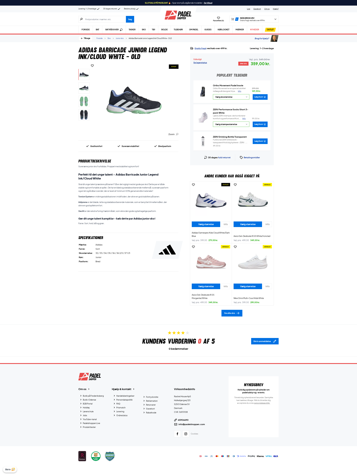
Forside (86, 29)
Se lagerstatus (200, 62)
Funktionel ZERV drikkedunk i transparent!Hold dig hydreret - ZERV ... (229, 141)
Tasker (132, 29)
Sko (144, 29)
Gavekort (257, 9)
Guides (207, 29)
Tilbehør (178, 29)
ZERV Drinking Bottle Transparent (230, 136)
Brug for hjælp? (262, 38)
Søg (130, 19)
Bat (97, 29)
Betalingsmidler (252, 157)
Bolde (164, 29)
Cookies (194, 434)
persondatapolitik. (262, 403)
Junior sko (120, 38)
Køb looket (223, 29)
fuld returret (224, 157)
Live (248, 9)
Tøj (153, 29)
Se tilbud (208, 3)
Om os (267, 9)
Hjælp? (276, 9)
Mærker (240, 29)
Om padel (193, 29)
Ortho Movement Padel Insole (228, 85)
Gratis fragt (200, 48)
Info (239, 91)
